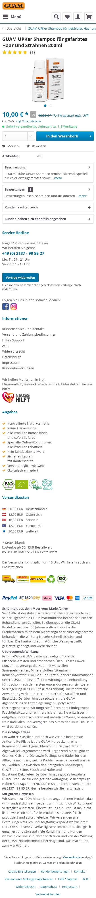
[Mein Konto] (77, 16)
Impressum (10, 362)
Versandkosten (72, 857)
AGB (5, 346)
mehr (57, 178)
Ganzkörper (73, 765)
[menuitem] (12, 16)
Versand (14, 562)
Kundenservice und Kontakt (23, 329)
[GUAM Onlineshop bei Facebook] (5, 306)
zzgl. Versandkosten (28, 121)
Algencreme (84, 632)
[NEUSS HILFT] (16, 397)
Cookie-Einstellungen (22, 871)
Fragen (23, 784)
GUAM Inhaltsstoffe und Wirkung (36, 680)
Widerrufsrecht (13, 351)
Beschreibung (15, 167)
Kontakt (79, 871)
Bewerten (38, 146)
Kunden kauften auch (21, 207)
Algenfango (49, 632)
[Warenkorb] (88, 16)
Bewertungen (15, 189)
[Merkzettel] (67, 16)
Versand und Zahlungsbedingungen (29, 334)
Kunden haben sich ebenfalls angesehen (35, 219)
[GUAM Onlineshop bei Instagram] (13, 306)
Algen (56, 656)
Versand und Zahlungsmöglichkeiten (29, 879)
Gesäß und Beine (15, 769)
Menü (16, 16)
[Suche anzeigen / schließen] (56, 16)
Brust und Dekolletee (18, 774)
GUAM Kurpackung (55, 741)
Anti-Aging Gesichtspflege (71, 779)
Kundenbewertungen (18, 368)
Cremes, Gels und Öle (18, 755)
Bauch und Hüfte (42, 769)
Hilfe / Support (13, 340)
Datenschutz (11, 357)
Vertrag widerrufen (20, 277)
